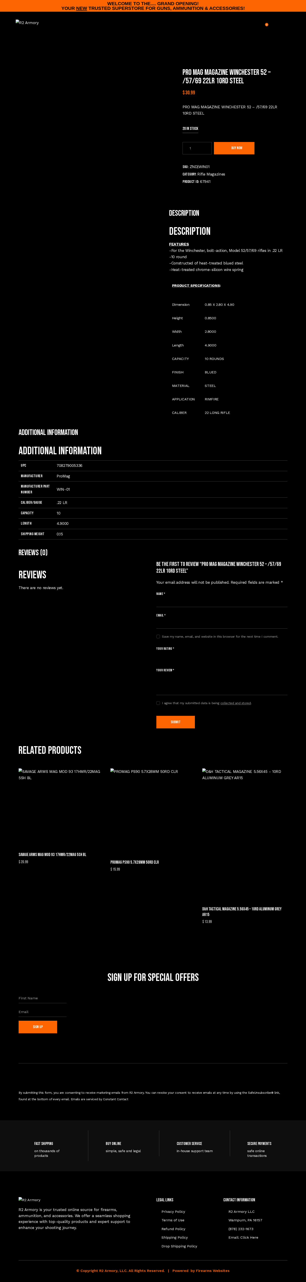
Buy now (236, 148)
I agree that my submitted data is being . (207, 703)
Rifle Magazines (211, 174)
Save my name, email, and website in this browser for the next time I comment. (220, 636)
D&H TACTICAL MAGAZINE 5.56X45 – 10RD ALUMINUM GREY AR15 (242, 912)
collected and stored (235, 703)
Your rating (165, 649)
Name (160, 594)
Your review (165, 670)
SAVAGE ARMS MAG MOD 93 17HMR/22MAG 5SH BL (52, 854)
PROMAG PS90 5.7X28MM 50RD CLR (134, 862)
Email (161, 615)
